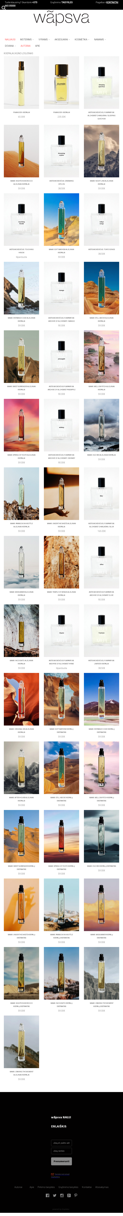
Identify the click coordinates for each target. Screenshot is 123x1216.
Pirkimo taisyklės (46, 1187)
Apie (32, 1187)
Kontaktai (87, 1187)
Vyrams (43, 39)
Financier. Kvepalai (61, 112)
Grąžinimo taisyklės (68, 1187)
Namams (99, 39)
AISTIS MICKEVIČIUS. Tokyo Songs (101, 249)
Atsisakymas (102, 1187)
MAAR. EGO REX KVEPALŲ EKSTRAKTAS (101, 866)
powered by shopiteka (60, 1209)
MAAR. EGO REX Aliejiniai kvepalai (101, 455)
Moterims (26, 39)
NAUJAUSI (10, 39)
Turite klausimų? (13, 2)
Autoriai (18, 1187)
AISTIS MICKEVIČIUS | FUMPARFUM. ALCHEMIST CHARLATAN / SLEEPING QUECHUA (101, 116)
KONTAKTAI (112, 2)
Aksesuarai (61, 39)
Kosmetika (81, 39)
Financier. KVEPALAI (21, 112)
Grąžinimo (55, 2)
